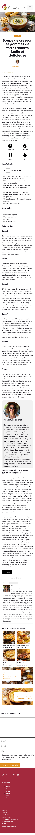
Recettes (17, 35)
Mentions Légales (7, 817)
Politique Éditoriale (7, 821)
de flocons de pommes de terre (18, 176)
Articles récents (13, 583)
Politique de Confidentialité (10, 819)
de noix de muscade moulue (18, 199)
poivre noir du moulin (12, 203)
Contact (4, 810)
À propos (5, 583)
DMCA (4, 824)
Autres (8, 789)
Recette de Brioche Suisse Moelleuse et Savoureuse (9, 677)
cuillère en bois (10, 221)
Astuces (8, 786)
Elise (19, 66)
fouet (7, 219)
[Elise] (6, 591)
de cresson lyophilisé (14, 178)
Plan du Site (5, 815)
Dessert (8, 791)
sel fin (7, 201)
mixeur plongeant (11, 215)
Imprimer (7, 572)
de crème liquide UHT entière (17, 185)
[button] (24, 7)
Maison (8, 793)
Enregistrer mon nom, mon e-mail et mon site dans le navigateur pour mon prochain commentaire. (18, 757)
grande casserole (11, 217)
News (7, 795)
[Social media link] (3, 775)
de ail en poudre (16, 192)
